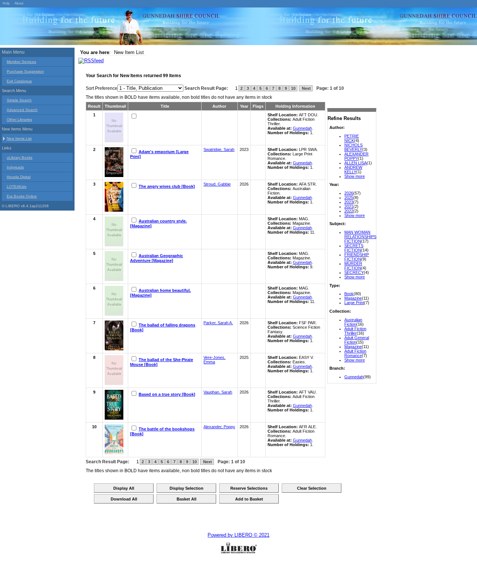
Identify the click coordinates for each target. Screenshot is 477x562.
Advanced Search (22, 110)
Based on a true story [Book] (167, 394)
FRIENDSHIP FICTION (356, 256)
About (19, 3)
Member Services (21, 62)
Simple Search (19, 100)
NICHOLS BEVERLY (353, 147)
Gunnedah (353, 377)
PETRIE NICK (351, 138)
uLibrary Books (19, 157)
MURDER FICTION (353, 265)
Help (6, 3)
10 (293, 88)
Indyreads (15, 167)
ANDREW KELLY (353, 169)
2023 (348, 202)
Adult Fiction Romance (355, 353)
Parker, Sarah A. (218, 323)
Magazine (353, 298)
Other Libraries (19, 119)
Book (349, 293)
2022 (348, 211)
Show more (354, 176)
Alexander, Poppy (219, 426)
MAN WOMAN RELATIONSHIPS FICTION (360, 236)
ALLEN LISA (355, 163)
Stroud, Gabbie (217, 184)
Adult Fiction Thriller (355, 330)
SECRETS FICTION (353, 247)
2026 (348, 193)
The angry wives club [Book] (167, 186)
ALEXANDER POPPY (356, 156)
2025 (348, 197)
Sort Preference (101, 88)
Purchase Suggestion (25, 71)
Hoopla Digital (19, 177)
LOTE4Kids (16, 186)
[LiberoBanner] (112, 27)
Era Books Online (22, 196)
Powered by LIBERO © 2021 (238, 535)
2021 (348, 206)
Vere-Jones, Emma (214, 359)
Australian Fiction (353, 322)
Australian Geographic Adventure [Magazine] (156, 258)
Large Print (354, 302)
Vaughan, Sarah (217, 392)
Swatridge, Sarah (218, 149)
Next (306, 88)
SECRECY (354, 272)
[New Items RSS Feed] (91, 60)
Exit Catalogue (19, 81)
